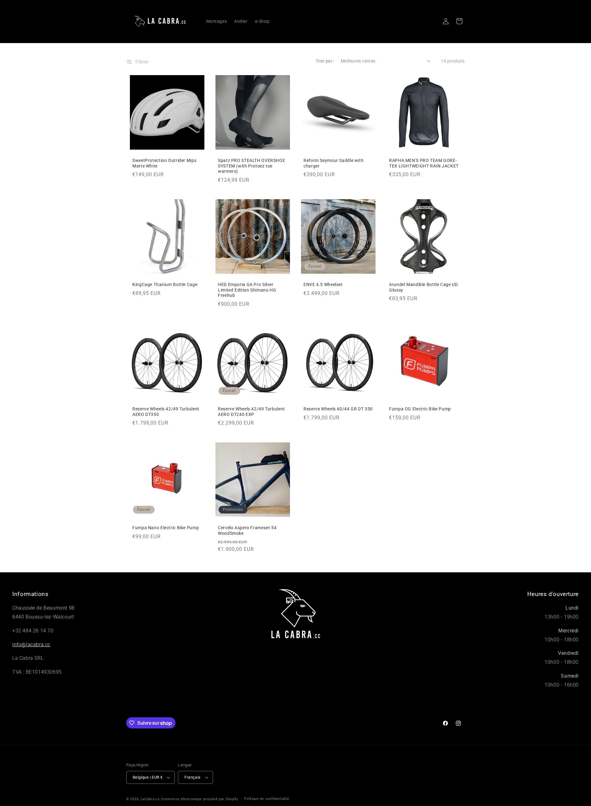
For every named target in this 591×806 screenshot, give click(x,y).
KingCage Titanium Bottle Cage (164, 284)
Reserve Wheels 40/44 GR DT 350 (338, 408)
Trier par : (325, 60)
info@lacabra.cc (31, 644)
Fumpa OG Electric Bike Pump (420, 408)
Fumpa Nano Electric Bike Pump (165, 527)
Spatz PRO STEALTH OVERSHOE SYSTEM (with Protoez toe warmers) (251, 166)
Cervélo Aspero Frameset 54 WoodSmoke (247, 530)
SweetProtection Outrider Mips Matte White (164, 163)
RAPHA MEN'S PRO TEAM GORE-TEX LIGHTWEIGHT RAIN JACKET (424, 163)
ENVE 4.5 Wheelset (323, 284)
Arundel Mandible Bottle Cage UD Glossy (423, 287)
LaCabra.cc (150, 799)
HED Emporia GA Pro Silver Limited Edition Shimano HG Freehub (247, 290)
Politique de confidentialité (266, 799)
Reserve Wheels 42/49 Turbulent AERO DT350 (165, 411)
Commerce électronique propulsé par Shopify (199, 799)
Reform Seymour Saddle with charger (334, 163)
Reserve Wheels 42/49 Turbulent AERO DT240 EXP (251, 411)
